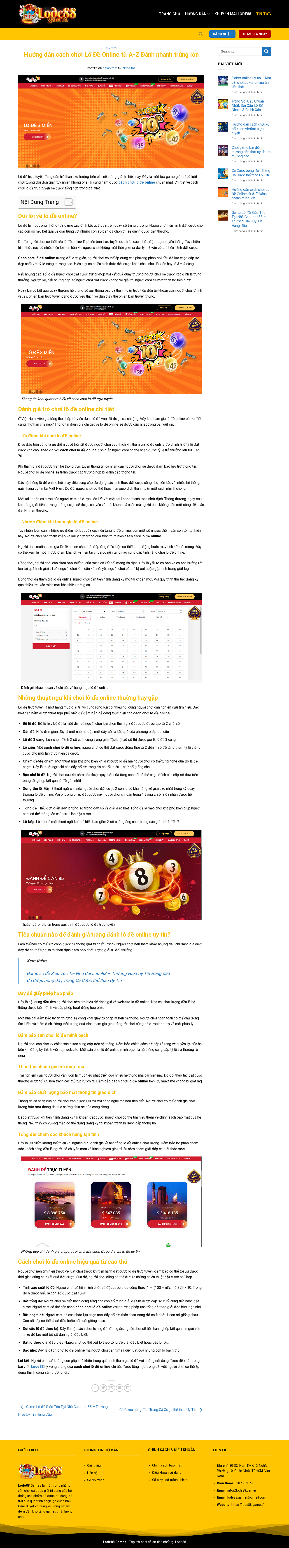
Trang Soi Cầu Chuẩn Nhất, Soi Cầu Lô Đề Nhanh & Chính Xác (248, 105)
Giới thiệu (94, 1466)
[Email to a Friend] (111, 1388)
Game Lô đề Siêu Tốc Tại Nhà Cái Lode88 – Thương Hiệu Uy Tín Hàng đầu (98, 973)
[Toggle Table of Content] (66, 202)
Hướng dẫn (196, 14)
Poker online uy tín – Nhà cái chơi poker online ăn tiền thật (251, 82)
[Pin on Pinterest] (119, 1388)
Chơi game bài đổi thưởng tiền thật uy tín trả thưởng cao (251, 151)
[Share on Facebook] (95, 1388)
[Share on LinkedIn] (127, 1388)
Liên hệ (92, 1473)
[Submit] (266, 51)
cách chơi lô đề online (137, 182)
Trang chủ (169, 14)
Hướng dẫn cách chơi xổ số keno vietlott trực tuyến (250, 128)
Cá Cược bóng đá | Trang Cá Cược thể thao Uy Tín (74, 980)
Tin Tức (263, 14)
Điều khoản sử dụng (166, 1473)
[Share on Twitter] (103, 1388)
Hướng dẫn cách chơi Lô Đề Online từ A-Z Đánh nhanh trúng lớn (251, 193)
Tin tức (111, 48)
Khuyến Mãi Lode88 (232, 14)
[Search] (201, 34)
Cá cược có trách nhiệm (170, 1480)
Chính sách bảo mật (167, 1465)
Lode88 (37, 1366)
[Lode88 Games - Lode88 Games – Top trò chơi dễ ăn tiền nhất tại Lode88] (47, 14)
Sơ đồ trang (95, 1480)
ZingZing (128, 68)
